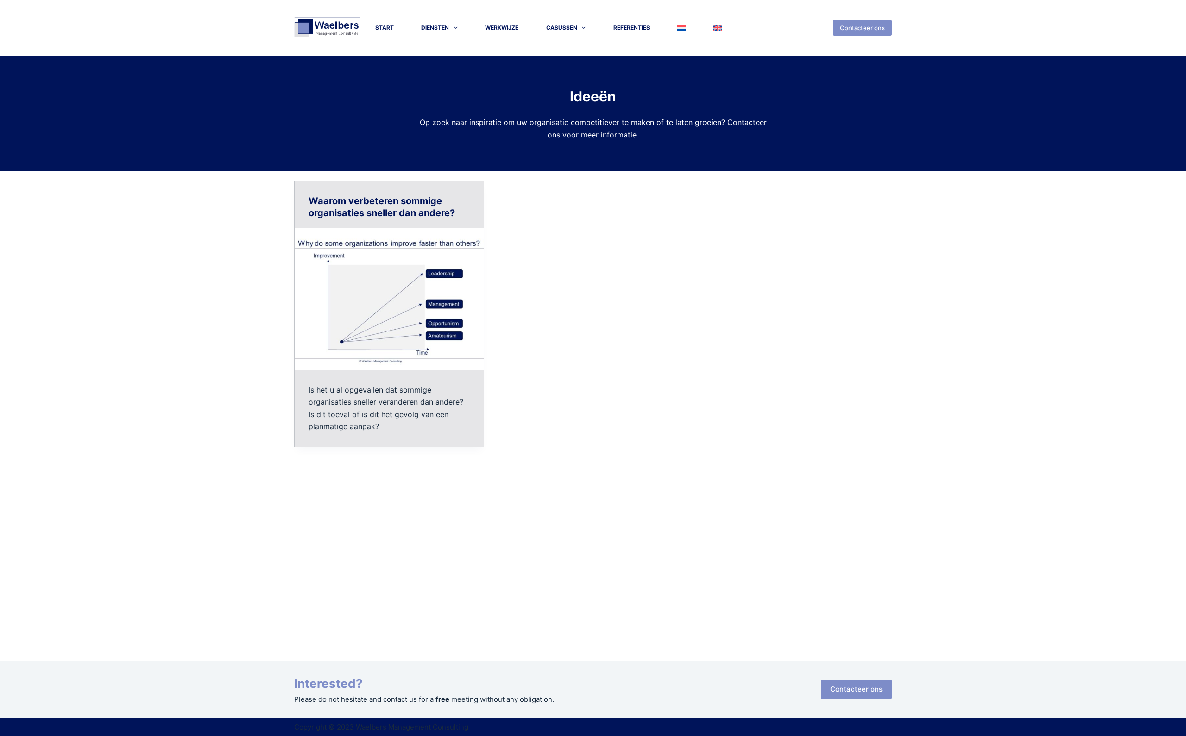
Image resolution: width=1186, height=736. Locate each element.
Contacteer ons (862, 27)
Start (384, 27)
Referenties (631, 27)
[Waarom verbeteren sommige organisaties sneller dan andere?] (389, 299)
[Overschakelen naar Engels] (717, 28)
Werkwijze (501, 27)
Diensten (435, 27)
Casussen (561, 27)
